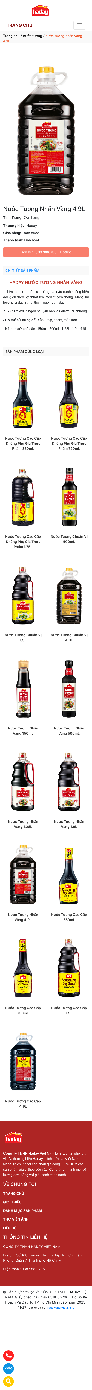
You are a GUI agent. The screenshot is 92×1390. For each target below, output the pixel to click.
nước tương (32, 36)
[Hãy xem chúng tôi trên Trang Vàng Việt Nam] (6, 1381)
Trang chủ (11, 36)
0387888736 (45, 252)
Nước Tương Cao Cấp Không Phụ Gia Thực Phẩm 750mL (69, 443)
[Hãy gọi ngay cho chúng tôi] (6, 1355)
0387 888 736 (33, 1269)
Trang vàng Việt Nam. (60, 1307)
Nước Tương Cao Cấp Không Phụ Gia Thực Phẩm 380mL (23, 443)
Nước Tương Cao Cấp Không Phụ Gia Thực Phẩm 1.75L (23, 541)
